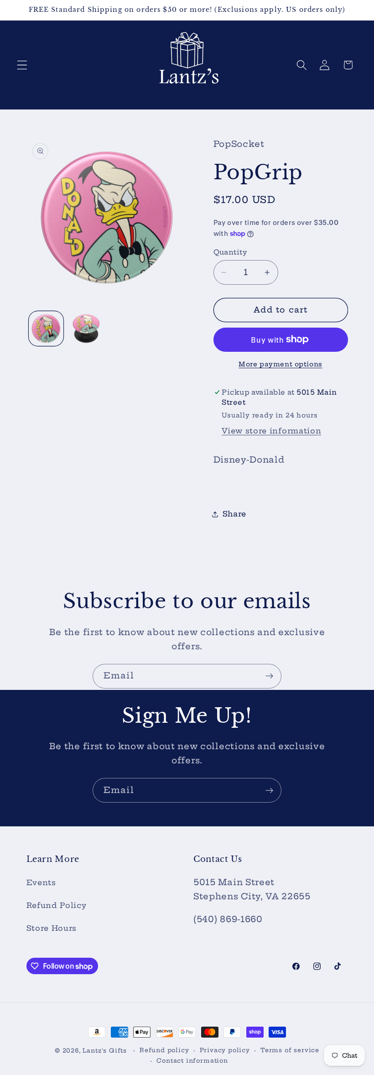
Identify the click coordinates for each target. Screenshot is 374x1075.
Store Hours (51, 928)
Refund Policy (56, 905)
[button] (22, 65)
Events (41, 882)
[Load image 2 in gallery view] (86, 328)
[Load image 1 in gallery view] (46, 328)
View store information (271, 430)
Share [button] (234, 513)
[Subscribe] (269, 676)
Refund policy (164, 1050)
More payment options (280, 364)
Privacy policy (225, 1050)
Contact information (192, 1060)
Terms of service (289, 1050)
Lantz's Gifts (104, 1050)
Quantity (230, 252)
